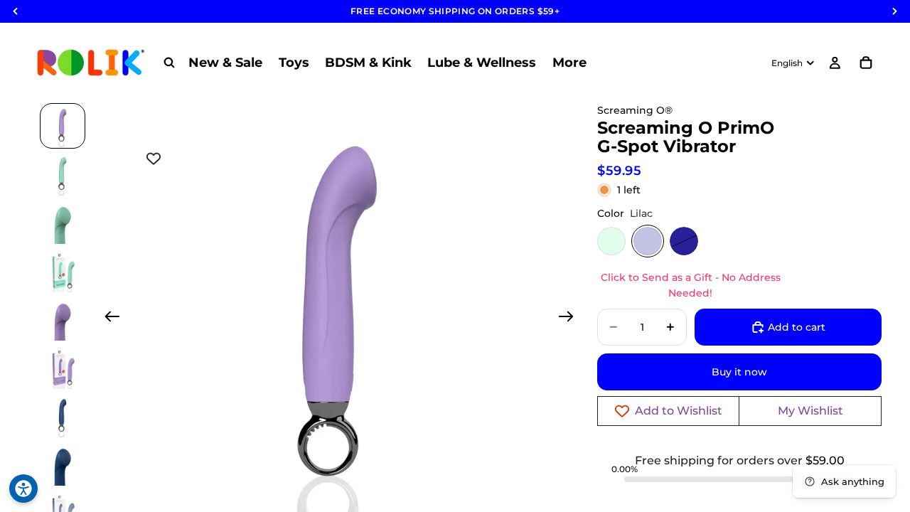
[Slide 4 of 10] (62, 271)
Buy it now (739, 372)
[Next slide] (571, 318)
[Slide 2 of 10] (62, 174)
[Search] (169, 62)
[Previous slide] (108, 318)
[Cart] (866, 62)
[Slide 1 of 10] (62, 126)
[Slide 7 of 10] (62, 416)
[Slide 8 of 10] (62, 464)
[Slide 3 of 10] (62, 222)
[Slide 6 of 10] (62, 367)
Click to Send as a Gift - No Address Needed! (691, 285)
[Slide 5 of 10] (62, 319)
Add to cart (796, 327)
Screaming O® (635, 110)
